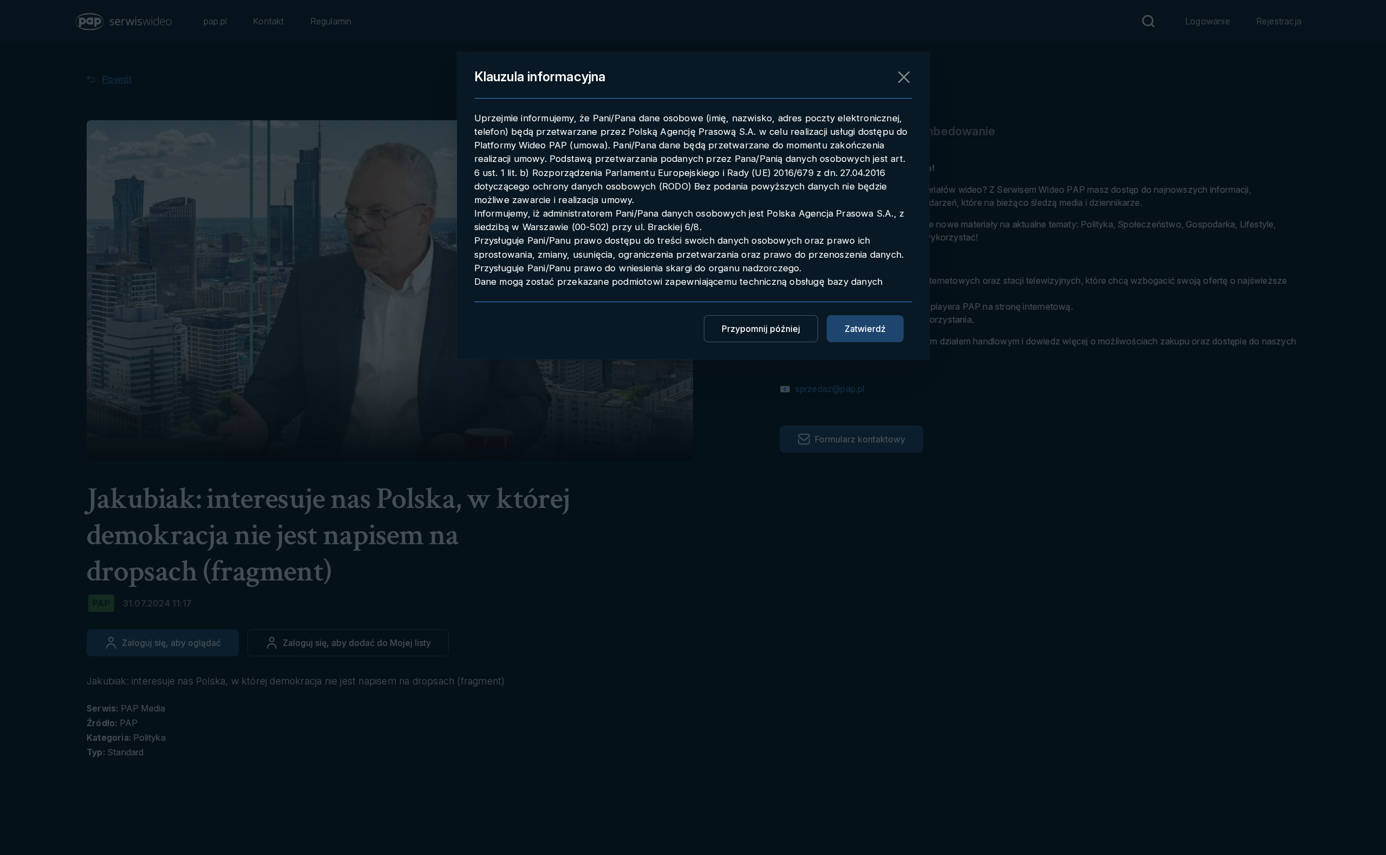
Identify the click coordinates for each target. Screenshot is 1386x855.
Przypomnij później (761, 328)
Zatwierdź (865, 328)
